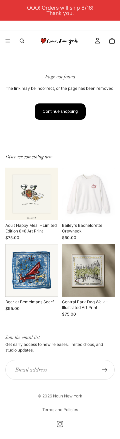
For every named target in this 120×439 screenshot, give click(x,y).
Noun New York (67, 395)
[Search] (22, 41)
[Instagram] (60, 424)
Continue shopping (60, 111)
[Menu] (7, 41)
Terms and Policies (60, 409)
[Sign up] (105, 370)
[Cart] (112, 41)
